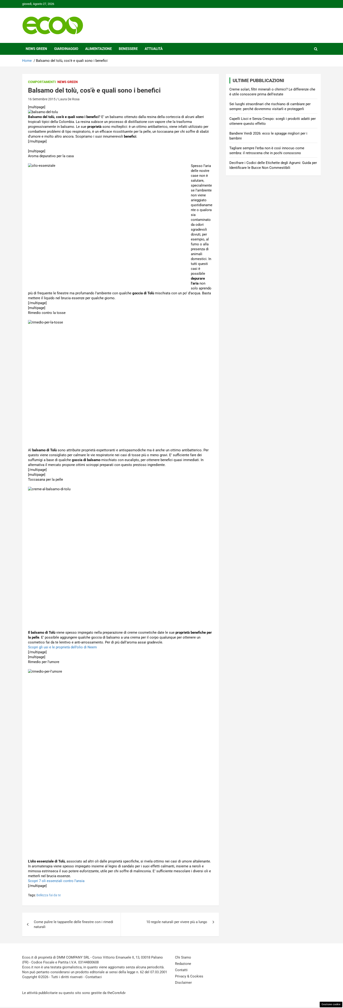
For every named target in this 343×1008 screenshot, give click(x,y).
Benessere (128, 49)
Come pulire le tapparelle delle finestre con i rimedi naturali (73, 924)
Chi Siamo (183, 957)
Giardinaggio (66, 49)
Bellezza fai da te (48, 895)
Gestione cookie (331, 1004)
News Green (36, 49)
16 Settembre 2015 (42, 99)
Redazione (183, 964)
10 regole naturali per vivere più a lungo (176, 922)
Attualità (154, 49)
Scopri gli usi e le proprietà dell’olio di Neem (62, 647)
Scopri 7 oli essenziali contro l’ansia (56, 881)
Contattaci (93, 977)
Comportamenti (42, 82)
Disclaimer (183, 982)
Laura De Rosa (69, 99)
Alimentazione (98, 49)
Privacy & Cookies (189, 976)
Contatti (181, 970)
